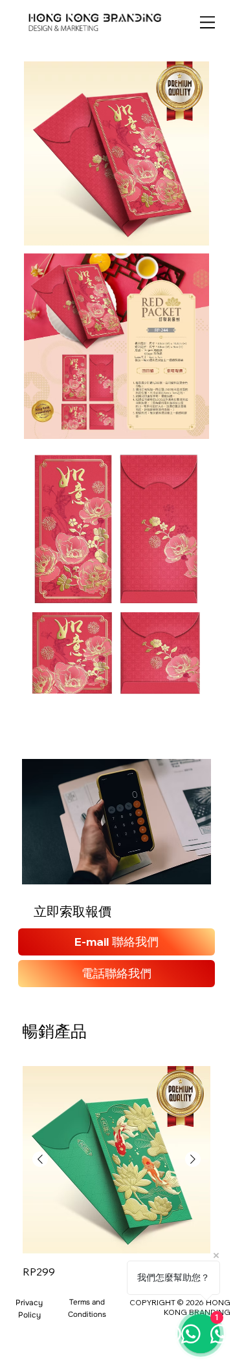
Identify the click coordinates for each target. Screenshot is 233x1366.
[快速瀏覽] (116, 1160)
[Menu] (207, 22)
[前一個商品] (40, 1159)
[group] (116, 1173)
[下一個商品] (193, 1159)
